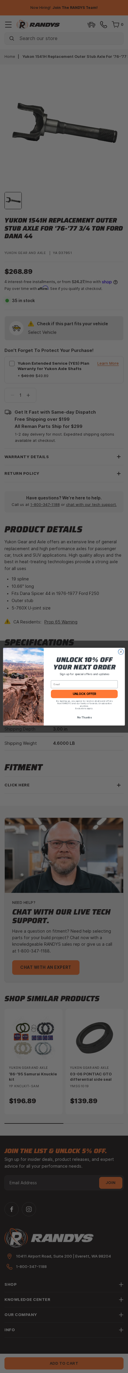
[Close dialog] (121, 651)
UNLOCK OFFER (84, 694)
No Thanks (84, 717)
